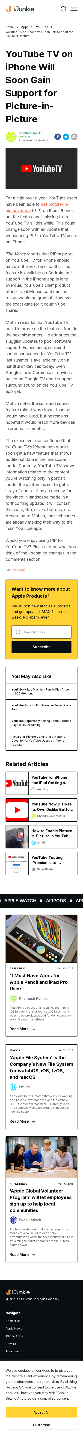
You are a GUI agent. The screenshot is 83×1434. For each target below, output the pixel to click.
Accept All (42, 1412)
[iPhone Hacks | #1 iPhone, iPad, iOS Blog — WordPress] (20, 9)
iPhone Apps (14, 1336)
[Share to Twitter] (66, 137)
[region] (41, 1397)
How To (11, 1344)
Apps (25, 27)
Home (10, 27)
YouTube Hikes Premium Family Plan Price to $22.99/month (40, 691)
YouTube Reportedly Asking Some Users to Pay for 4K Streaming (41, 723)
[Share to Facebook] (57, 137)
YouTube (42, 27)
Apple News (14, 1328)
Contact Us (13, 1321)
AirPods (53, 900)
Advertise (12, 1351)
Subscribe (41, 647)
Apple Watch (18, 900)
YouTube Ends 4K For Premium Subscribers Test (41, 707)
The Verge (18, 570)
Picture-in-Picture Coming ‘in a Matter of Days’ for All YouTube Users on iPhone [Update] (39, 740)
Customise (41, 1425)
